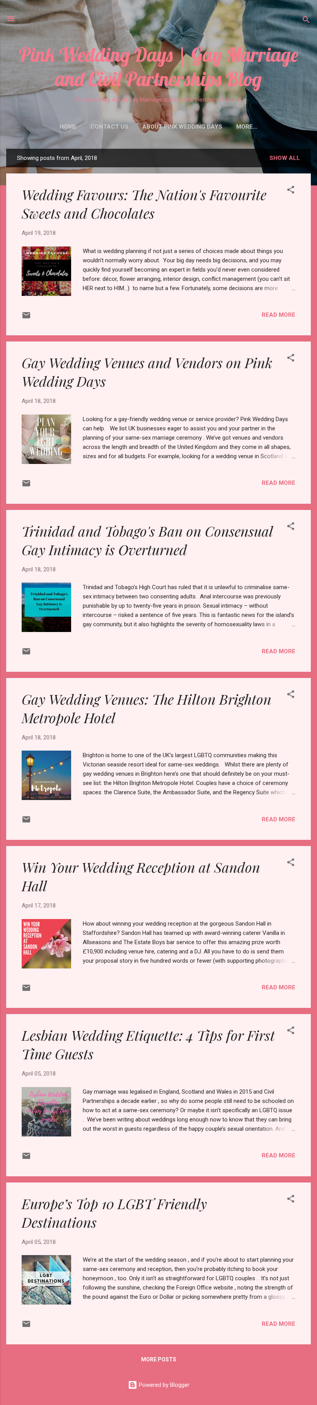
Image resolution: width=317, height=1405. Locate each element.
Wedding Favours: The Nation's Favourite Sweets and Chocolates (144, 203)
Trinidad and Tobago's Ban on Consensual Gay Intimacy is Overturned (147, 540)
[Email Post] (26, 317)
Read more (278, 314)
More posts (158, 1359)
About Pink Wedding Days (182, 126)
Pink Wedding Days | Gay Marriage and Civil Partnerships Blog (158, 66)
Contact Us (109, 126)
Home (68, 126)
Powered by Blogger (163, 1384)
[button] (290, 191)
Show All (284, 158)
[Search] (306, 21)
